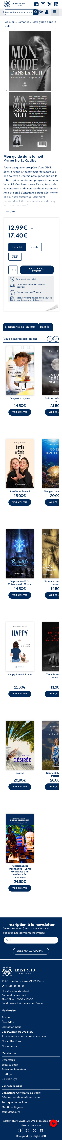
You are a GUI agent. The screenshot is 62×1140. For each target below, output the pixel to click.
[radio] (17, 247)
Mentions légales (12, 1107)
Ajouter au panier (37, 270)
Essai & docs (10, 1064)
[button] (36, 4)
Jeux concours (11, 1111)
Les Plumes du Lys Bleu (17, 1031)
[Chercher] (36, 12)
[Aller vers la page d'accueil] (31, 971)
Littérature (9, 1059)
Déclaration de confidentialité (21, 1097)
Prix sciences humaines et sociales (24, 1036)
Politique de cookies (14, 1102)
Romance (23, 21)
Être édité (8, 1022)
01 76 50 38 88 (14, 986)
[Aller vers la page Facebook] (20, 1130)
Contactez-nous (11, 1026)
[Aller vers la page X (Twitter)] (34, 1130)
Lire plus (9, 211)
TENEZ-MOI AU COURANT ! (31, 951)
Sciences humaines (14, 1069)
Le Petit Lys (9, 1078)
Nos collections (11, 1041)
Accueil (10, 21)
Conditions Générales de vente (21, 1092)
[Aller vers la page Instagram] (27, 1130)
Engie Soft (39, 1136)
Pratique (7, 1074)
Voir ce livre (19, 412)
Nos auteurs (9, 1046)
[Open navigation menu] (55, 12)
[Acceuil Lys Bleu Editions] (14, 4)
